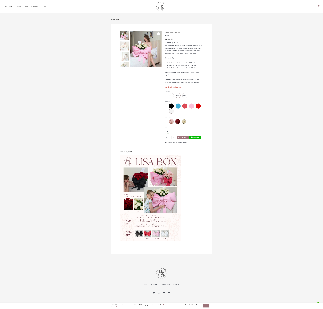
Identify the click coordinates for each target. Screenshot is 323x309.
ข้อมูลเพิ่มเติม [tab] (129, 151)
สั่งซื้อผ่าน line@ (195, 137)
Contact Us (176, 284)
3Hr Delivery (154, 284)
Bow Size (167, 91)
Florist (145, 284)
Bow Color (167, 101)
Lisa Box (172, 32)
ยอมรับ (206, 306)
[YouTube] (169, 293)
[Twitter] (164, 293)
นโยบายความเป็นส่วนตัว (168, 305)
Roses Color (168, 117)
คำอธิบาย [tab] (122, 151)
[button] (158, 33)
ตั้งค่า (117, 307)
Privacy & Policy (165, 284)
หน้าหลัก (167, 32)
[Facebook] (154, 293)
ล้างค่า (166, 127)
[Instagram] (159, 293)
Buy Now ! (182, 137)
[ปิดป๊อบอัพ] (211, 306)
